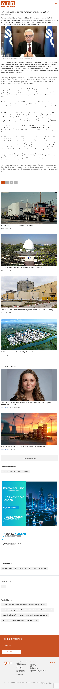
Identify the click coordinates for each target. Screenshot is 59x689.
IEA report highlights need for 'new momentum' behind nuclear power (27, 610)
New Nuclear (19, 663)
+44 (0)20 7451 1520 (35, 671)
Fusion (17, 673)
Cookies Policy (51, 683)
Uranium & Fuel (19, 669)
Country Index (19, 674)
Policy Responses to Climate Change (15, 471)
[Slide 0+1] (25, 529)
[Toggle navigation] (55, 2)
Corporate (18, 667)
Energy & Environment (21, 662)
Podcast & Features (20, 671)
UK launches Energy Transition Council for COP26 (20, 620)
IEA (3, 586)
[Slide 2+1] (31, 529)
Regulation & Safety (21, 664)
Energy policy (22, 568)
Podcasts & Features (5, 407)
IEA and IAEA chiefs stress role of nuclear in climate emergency (24, 615)
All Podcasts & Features (29, 458)
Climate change (7, 568)
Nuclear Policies (20, 666)
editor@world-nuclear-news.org (37, 670)
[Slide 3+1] (33, 529)
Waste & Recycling (20, 670)
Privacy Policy (44, 683)
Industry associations (39, 568)
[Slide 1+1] (28, 529)
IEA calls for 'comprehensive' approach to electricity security (23, 605)
